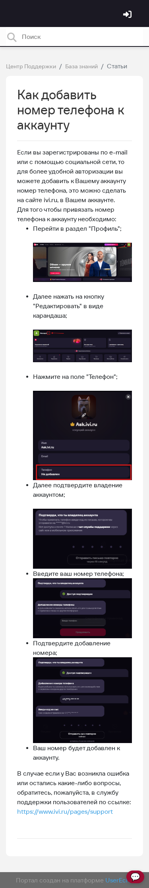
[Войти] (128, 15)
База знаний (81, 66)
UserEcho (119, 880)
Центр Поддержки (31, 66)
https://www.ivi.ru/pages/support (65, 811)
